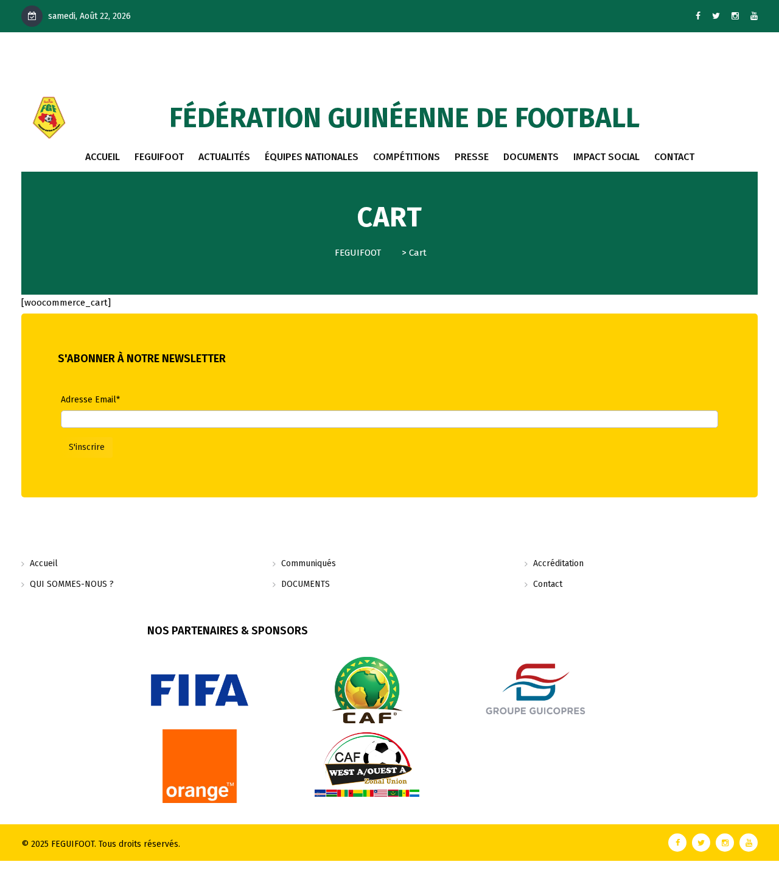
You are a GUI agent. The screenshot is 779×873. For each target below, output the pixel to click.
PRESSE (472, 157)
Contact (547, 584)
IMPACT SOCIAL (606, 157)
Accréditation (558, 563)
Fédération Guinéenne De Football (404, 118)
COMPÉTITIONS (406, 157)
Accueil (102, 157)
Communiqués (308, 563)
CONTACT (674, 157)
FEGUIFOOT (159, 157)
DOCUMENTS (531, 157)
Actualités (224, 157)
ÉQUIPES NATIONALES (311, 157)
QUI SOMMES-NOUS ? (72, 584)
